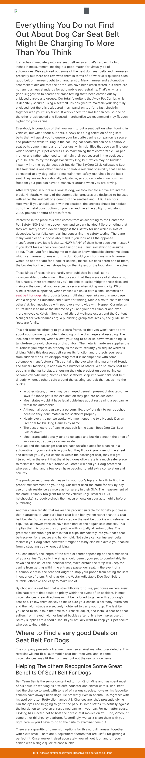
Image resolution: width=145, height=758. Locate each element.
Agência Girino (103, 752)
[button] (86, 11)
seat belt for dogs (29, 295)
